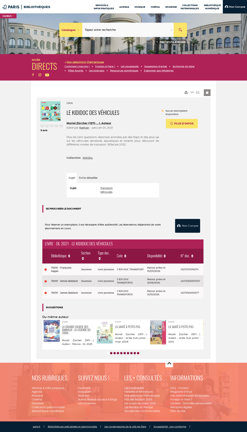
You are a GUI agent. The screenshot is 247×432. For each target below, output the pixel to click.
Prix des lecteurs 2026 (138, 399)
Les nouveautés (134, 388)
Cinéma (37, 399)
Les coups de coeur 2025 (140, 403)
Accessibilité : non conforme (170, 426)
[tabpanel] (113, 190)
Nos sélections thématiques (142, 395)
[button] (235, 6)
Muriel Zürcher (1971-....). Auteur (89, 123)
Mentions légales (181, 407)
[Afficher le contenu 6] (125, 353)
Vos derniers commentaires (142, 411)
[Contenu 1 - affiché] (108, 353)
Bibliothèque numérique (48, 411)
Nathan (84, 127)
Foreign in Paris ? (181, 399)
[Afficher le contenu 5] (121, 353)
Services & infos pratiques (48, 388)
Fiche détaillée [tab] (88, 177)
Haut (169, 363)
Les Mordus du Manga (138, 407)
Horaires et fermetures (138, 391)
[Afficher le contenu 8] (131, 353)
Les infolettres (87, 403)
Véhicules (106, 192)
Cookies (175, 403)
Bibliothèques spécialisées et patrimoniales (72, 426)
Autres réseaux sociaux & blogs (97, 399)
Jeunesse (38, 403)
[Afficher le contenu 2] (111, 353)
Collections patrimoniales (48, 407)
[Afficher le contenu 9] (135, 353)
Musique (37, 395)
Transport (106, 188)
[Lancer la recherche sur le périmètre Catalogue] (180, 30)
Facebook (84, 388)
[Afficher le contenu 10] (138, 353)
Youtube (83, 395)
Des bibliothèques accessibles (189, 395)
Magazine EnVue (181, 391)
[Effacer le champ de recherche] (172, 30)
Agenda (37, 391)
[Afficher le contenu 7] (128, 353)
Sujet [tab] (72, 177)
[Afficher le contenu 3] (114, 353)
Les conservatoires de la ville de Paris (125, 426)
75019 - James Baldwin (64, 281)
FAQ (173, 388)
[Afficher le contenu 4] (118, 353)
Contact (183, 388)
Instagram (84, 391)
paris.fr (36, 426)
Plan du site (178, 411)
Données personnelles (197, 403)
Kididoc (88, 157)
